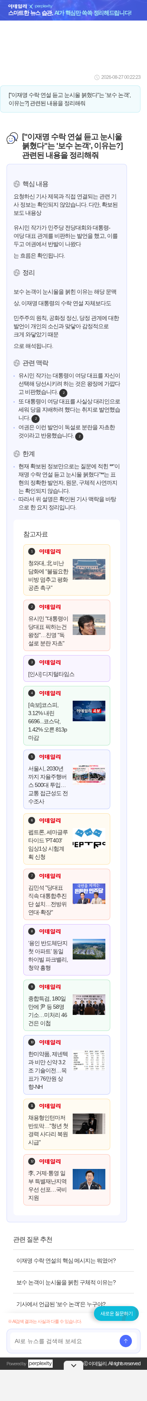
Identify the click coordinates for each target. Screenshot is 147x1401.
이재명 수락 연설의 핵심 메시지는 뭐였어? (66, 1260)
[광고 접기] (73, 1365)
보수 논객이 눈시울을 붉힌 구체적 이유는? (66, 1282)
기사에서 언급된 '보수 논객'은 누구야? (60, 1304)
